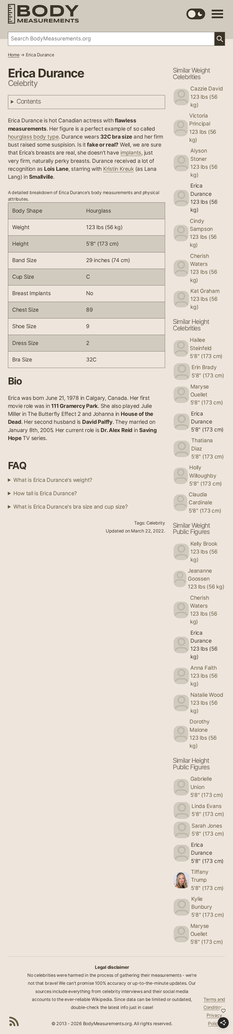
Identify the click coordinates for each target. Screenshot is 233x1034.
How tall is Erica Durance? (45, 493)
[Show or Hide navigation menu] (217, 14)
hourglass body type (33, 136)
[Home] (43, 14)
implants (130, 152)
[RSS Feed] (14, 1021)
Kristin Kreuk (118, 169)
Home (14, 54)
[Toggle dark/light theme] (195, 14)
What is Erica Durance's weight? (52, 480)
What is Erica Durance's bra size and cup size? (70, 506)
